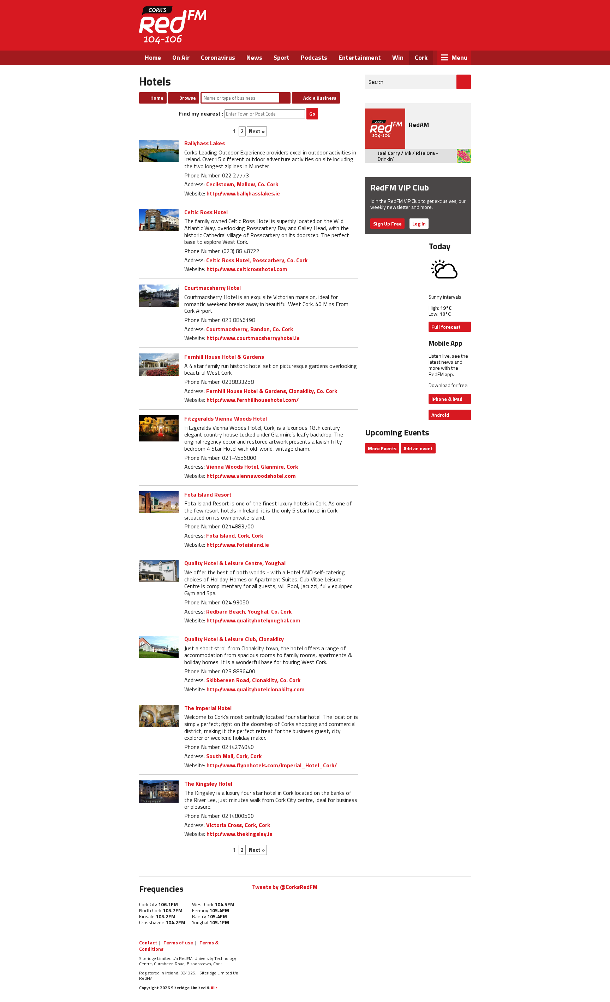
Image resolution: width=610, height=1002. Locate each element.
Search (285, 98)
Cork (421, 57)
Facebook (397, 38)
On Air (181, 57)
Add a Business (319, 97)
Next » (257, 131)
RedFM (172, 25)
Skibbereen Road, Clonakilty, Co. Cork (253, 680)
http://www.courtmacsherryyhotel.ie (253, 338)
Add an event (418, 448)
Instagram (435, 38)
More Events (382, 448)
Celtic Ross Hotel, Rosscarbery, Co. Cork (256, 260)
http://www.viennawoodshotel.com (251, 475)
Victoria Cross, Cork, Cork (238, 825)
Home (153, 57)
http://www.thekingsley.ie (240, 834)
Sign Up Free (387, 223)
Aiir (214, 987)
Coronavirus (218, 57)
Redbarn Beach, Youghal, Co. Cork (249, 611)
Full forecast (446, 326)
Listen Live (426, 17)
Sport (281, 57)
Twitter (416, 38)
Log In (419, 223)
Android (440, 414)
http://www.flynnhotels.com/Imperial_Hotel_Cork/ (272, 765)
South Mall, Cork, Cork (234, 756)
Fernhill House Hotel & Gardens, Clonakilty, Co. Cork (271, 391)
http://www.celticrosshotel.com (247, 269)
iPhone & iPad (446, 399)
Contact (148, 942)
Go (312, 113)
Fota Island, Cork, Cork (234, 535)
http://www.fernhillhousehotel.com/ (253, 399)
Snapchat (454, 38)
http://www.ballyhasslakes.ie (243, 193)
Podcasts (314, 57)
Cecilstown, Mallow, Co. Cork (242, 184)
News (254, 57)
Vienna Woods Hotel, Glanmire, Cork (252, 466)
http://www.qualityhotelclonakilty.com (256, 689)
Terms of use (178, 942)
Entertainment (360, 57)
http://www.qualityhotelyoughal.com (253, 620)
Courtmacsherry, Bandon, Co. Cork (249, 329)
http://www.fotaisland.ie (238, 544)
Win (397, 57)
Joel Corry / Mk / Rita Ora (406, 153)
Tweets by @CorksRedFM (284, 887)
